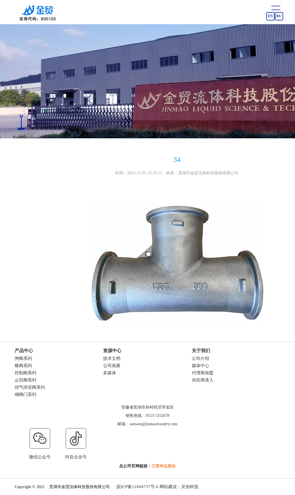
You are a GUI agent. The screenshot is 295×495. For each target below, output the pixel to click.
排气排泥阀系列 (30, 387)
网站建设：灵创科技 (179, 486)
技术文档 (111, 358)
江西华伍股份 (164, 466)
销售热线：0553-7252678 (147, 415)
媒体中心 (200, 365)
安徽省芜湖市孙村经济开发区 (147, 407)
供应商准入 (202, 380)
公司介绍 (200, 358)
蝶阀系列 (23, 365)
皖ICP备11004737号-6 (137, 486)
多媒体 (109, 373)
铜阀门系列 (25, 394)
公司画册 (111, 365)
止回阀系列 (25, 380)
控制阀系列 (25, 373)
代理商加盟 (202, 373)
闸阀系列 (23, 358)
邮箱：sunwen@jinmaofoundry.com (147, 424)
